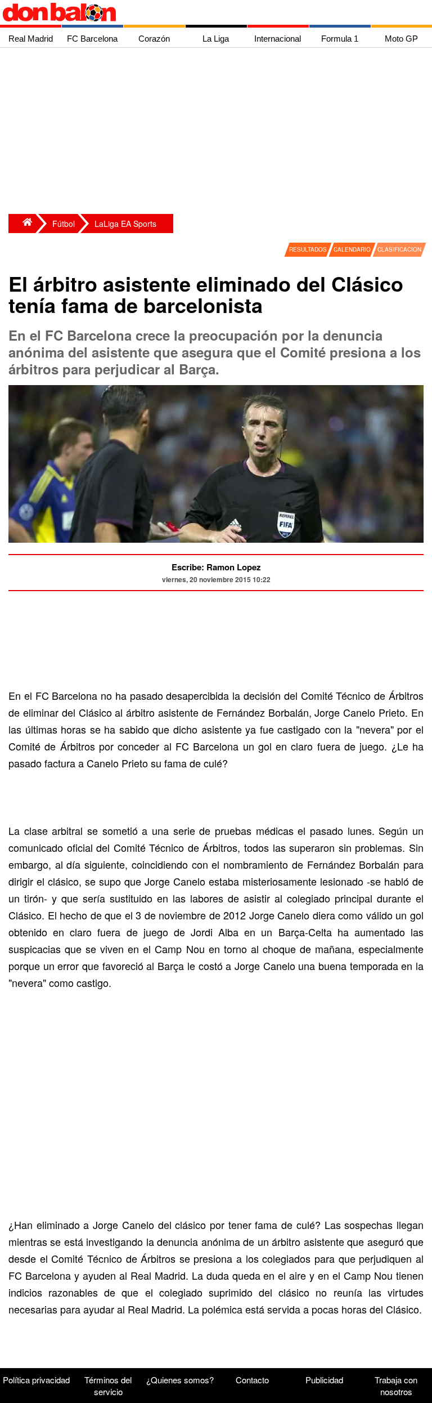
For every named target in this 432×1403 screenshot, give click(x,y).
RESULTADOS (308, 249)
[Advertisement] (219, 132)
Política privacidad (36, 1380)
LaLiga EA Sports (125, 223)
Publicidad (324, 1380)
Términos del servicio (108, 1385)
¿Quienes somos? (180, 1380)
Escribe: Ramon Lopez (216, 567)
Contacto (252, 1380)
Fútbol (63, 223)
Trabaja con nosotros (396, 1385)
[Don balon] (203, 12)
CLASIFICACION (399, 249)
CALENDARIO (352, 249)
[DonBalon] (21, 223)
